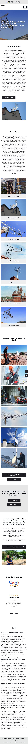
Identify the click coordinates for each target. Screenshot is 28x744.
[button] (10, 613)
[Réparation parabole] (13, 315)
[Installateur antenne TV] (13, 229)
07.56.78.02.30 (16, 1)
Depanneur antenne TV (13, 218)
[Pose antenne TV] (13, 272)
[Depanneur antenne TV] (13, 207)
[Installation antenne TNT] (13, 250)
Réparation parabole (14, 325)
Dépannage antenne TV (13, 196)
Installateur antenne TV (13, 239)
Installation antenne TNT (14, 261)
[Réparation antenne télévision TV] (13, 294)
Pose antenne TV (14, 282)
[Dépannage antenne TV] (13, 186)
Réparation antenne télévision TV (14, 304)
